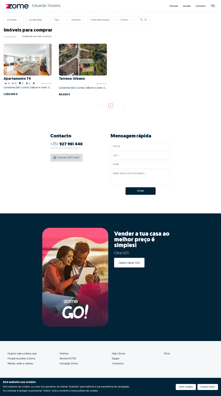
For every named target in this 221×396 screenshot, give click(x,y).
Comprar (12, 20)
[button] (116, 155)
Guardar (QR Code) (68, 157)
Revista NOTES (68, 358)
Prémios (64, 353)
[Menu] (212, 6)
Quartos (76, 20)
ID (145, 20)
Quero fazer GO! (129, 263)
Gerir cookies (186, 387)
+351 (66, 144)
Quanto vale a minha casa (22, 353)
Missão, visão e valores (20, 363)
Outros (124, 20)
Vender (187, 6)
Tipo (57, 20)
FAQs (167, 353)
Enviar (140, 191)
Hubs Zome (118, 353)
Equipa (115, 358)
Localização (36, 20)
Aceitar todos (207, 387)
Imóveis (174, 6)
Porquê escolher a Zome (21, 358)
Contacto (201, 6)
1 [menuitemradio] (110, 106)
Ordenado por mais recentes (37, 36)
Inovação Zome (69, 363)
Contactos (118, 363)
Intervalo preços (100, 20)
